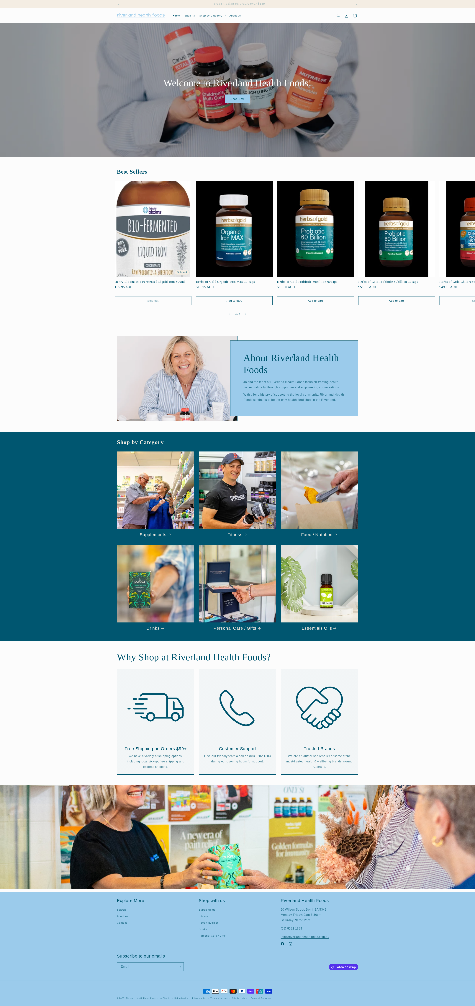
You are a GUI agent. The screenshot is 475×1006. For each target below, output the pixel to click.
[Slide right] (246, 314)
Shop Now (237, 98)
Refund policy (181, 998)
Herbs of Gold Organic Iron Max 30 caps (225, 281)
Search (121, 909)
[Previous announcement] (118, 3)
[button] (212, 15)
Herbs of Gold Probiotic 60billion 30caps (388, 281)
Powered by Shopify (160, 998)
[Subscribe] (179, 967)
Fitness (234, 534)
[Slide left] (229, 314)
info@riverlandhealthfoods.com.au (305, 936)
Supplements (153, 534)
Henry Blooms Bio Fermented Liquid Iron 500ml (150, 281)
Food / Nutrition (316, 534)
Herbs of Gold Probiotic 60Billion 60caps (307, 281)
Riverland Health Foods (138, 998)
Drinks (153, 628)
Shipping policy (239, 998)
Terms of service (219, 998)
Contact (122, 922)
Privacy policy (199, 998)
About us (122, 916)
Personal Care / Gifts (235, 628)
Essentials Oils (317, 628)
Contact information (261, 998)
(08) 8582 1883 (291, 928)
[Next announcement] (357, 3)
